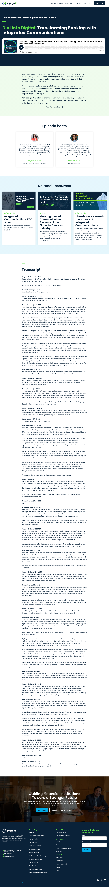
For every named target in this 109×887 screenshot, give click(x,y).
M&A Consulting (34, 852)
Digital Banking (33, 862)
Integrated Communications (38, 872)
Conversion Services (35, 869)
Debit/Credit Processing (36, 835)
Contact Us (99, 3)
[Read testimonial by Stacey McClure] (74, 139)
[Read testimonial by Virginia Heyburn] (34, 139)
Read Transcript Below (53, 107)
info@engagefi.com (9, 856)
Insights (58, 841)
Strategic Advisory (35, 846)
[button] (98, 880)
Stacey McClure (74, 161)
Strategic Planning (34, 849)
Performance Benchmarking (37, 856)
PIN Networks (33, 839)
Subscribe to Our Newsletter (61, 810)
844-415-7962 (8, 854)
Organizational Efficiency (36, 859)
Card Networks (33, 842)
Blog (57, 845)
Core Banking (33, 866)
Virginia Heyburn (34, 161)
